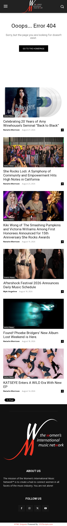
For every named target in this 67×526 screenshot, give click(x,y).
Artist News (9, 116)
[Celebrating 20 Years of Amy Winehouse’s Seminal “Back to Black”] (33, 102)
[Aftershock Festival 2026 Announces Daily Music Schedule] (33, 264)
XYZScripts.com (46, 524)
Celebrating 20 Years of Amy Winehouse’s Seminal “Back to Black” (31, 123)
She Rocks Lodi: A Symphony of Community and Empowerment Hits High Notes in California (30, 175)
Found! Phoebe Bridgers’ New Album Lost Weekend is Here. (30, 335)
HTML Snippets (20, 524)
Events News (9, 277)
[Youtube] (45, 508)
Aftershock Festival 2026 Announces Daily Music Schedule (31, 285)
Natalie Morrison (11, 130)
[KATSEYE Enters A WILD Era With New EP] (33, 364)
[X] (37, 508)
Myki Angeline (10, 291)
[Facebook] (21, 508)
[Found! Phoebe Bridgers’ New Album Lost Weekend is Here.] (33, 314)
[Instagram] (29, 508)
